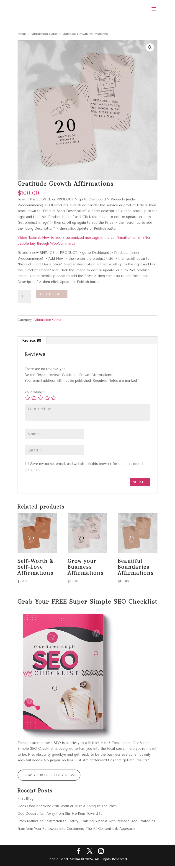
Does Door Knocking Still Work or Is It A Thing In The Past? (68, 806)
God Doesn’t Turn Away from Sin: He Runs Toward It (60, 814)
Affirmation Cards (44, 34)
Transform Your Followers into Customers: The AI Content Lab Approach (76, 829)
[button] (150, 47)
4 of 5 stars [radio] (47, 398)
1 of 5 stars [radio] (27, 398)
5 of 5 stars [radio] (54, 398)
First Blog (25, 798)
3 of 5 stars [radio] (40, 398)
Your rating (34, 392)
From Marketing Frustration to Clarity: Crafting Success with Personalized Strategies (86, 821)
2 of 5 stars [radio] (34, 398)
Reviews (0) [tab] (31, 340)
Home (22, 34)
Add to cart (51, 294)
